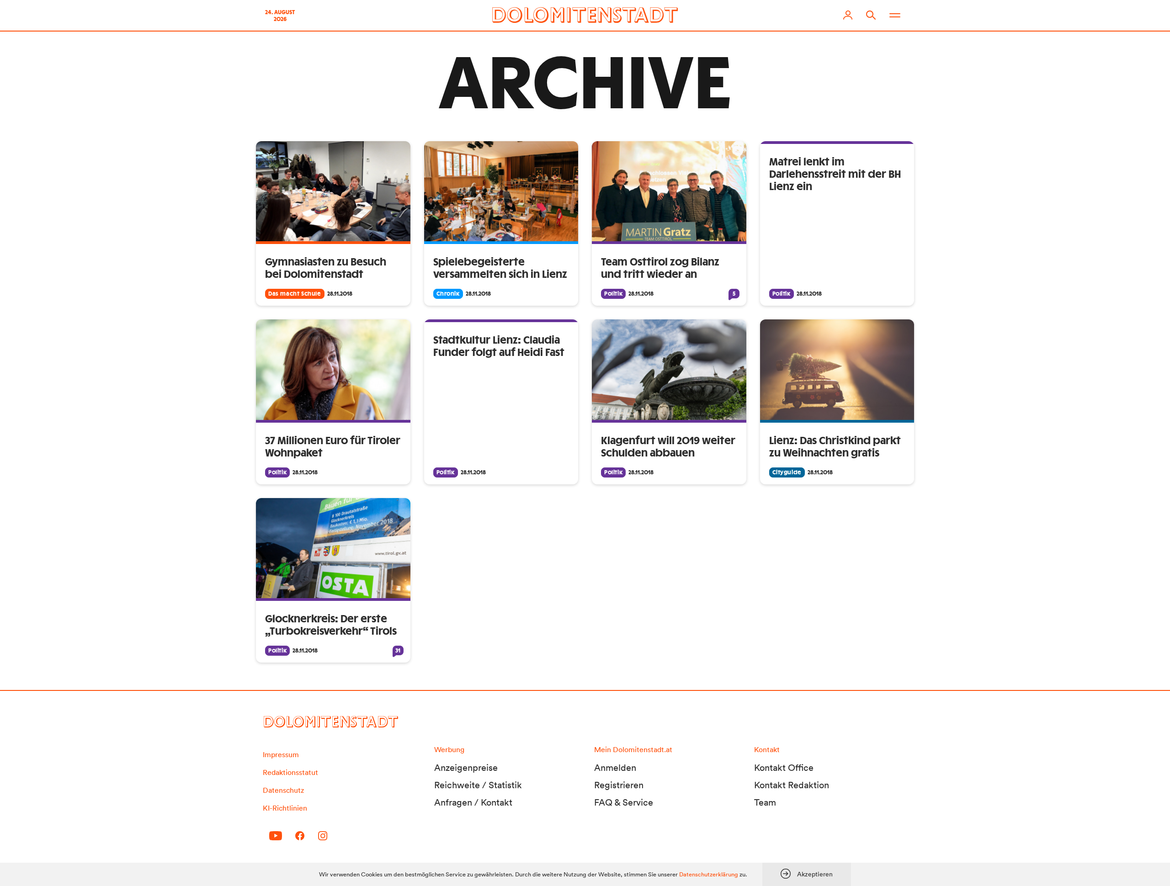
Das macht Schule (294, 294)
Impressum (281, 754)
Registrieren (619, 785)
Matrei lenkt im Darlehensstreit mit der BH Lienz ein (835, 174)
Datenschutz (283, 790)
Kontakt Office (784, 767)
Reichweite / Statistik (478, 785)
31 (397, 650)
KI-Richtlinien (285, 807)
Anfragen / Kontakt (473, 802)
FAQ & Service (623, 802)
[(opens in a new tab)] (837, 369)
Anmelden (615, 767)
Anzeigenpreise (466, 767)
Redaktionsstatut (290, 772)
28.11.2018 (339, 294)
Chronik (448, 294)
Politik (613, 294)
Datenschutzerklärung (708, 874)
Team (765, 802)
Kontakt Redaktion (791, 785)
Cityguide (787, 472)
